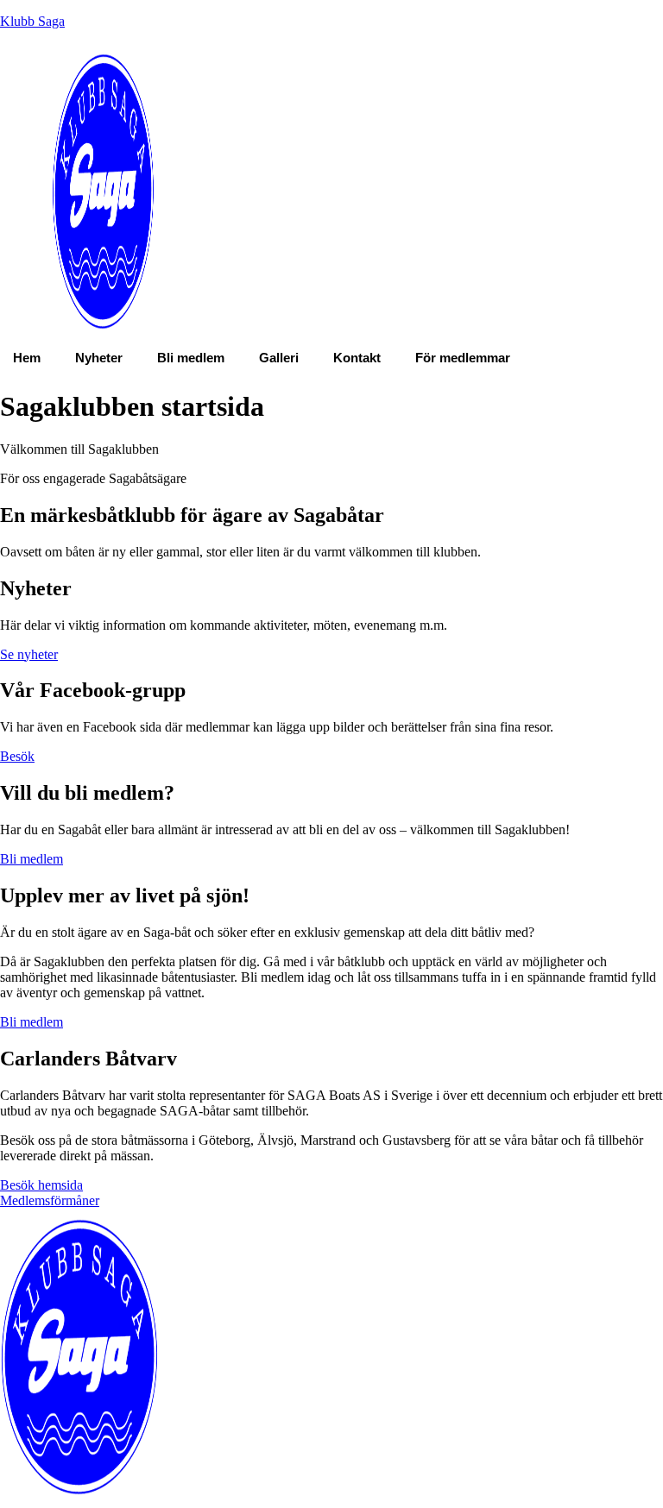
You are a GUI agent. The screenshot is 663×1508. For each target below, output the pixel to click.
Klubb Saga (32, 21)
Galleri (279, 357)
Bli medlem (190, 357)
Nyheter (99, 357)
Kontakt (357, 357)
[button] (467, 357)
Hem (27, 357)
